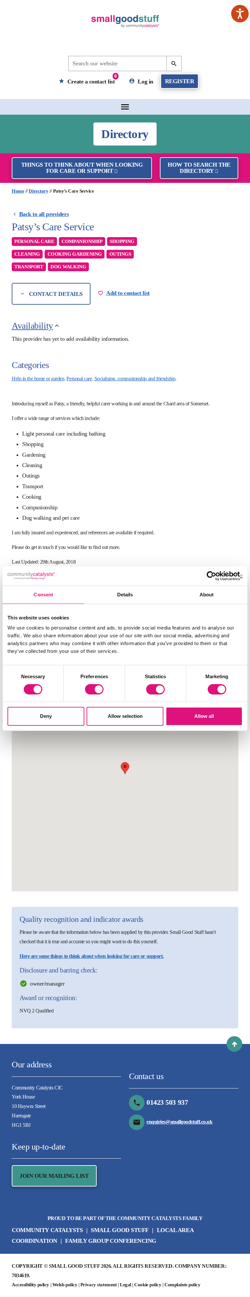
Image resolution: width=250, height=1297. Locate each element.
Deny (46, 716)
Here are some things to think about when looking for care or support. (92, 956)
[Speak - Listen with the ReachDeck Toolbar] (240, 13)
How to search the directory (199, 167)
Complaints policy (182, 1284)
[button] (234, 1044)
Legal (125, 1284)
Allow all (204, 716)
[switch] (94, 689)
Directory (38, 191)
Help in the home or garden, (38, 378)
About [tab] (207, 594)
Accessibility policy (30, 1284)
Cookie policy (147, 1284)
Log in (144, 81)
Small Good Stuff (120, 1230)
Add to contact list (127, 293)
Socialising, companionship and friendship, (135, 378)
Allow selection (125, 716)
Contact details (55, 294)
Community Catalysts (47, 1230)
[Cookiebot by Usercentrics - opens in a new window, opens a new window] (214, 576)
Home (18, 191)
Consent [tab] (43, 594)
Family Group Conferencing (110, 1241)
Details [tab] (125, 594)
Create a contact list (91, 79)
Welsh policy (64, 1284)
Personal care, (79, 378)
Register (179, 81)
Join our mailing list (54, 1176)
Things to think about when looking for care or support (82, 167)
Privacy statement (98, 1284)
